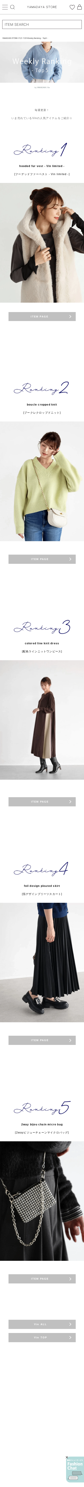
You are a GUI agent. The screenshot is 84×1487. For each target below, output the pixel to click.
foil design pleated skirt (42, 886)
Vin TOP (30, 1337)
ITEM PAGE (31, 316)
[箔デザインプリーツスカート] (42, 894)
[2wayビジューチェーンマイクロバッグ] (42, 1132)
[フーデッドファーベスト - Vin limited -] (42, 174)
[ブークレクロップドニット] (42, 412)
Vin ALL (30, 1324)
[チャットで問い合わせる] (75, 1470)
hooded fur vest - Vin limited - (42, 166)
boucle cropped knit (42, 404)
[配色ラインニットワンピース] (42, 651)
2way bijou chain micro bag (42, 1124)
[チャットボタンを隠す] (67, 1457)
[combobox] (42, 24)
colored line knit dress (42, 643)
